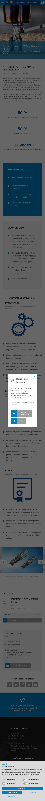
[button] (5, 764)
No (21, 421)
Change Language (24, 413)
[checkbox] (4, 780)
